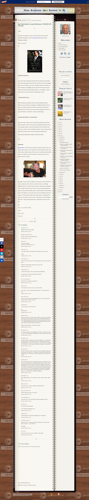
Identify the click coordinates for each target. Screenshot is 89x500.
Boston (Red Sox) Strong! (64, 142)
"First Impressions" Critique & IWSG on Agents (68, 99)
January (61, 187)
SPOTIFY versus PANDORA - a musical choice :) (65, 163)
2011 (60, 191)
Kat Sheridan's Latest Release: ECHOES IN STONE (65, 160)
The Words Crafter (24, 420)
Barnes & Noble (21, 213)
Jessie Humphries (24, 397)
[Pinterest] (1, 250)
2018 (60, 127)
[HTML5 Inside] (58, 494)
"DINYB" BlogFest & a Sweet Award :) (67, 112)
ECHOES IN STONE (23, 37)
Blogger (67, 198)
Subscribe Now (58, 2)
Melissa (22, 241)
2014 (60, 133)
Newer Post (20, 482)
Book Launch (34, 20)
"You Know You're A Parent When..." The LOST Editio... (66, 148)
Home (24, 482)
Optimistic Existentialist (25, 234)
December (61, 137)
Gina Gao (23, 404)
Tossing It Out (24, 310)
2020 (60, 124)
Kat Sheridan (39, 20)
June (61, 178)
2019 (60, 126)
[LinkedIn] (65, 54)
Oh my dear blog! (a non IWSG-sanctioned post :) (67, 106)
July (60, 176)
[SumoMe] (1, 260)
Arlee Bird (23, 304)
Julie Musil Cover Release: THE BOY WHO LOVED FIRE (66, 145)
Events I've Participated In (63, 46)
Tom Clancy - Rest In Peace (64, 168)
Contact (65, 20)
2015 (60, 131)
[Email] (1, 257)
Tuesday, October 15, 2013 (26, 410)
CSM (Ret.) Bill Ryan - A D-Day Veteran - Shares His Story (68, 92)
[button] (31, 2)
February (61, 185)
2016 (60, 129)
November (62, 138)
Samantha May (24, 269)
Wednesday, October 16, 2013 (26, 434)
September (62, 172)
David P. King (23, 296)
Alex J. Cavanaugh (24, 279)
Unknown (23, 285)
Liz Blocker (23, 413)
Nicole (22, 431)
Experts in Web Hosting (70, 494)
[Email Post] (34, 221)
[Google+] (69, 54)
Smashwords (20, 216)
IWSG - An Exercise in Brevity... (65, 170)
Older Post (28, 482)
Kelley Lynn (23, 383)
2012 (60, 189)
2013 (60, 135)
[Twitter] (61, 54)
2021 (60, 122)
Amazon (19, 210)
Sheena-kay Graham (25, 390)
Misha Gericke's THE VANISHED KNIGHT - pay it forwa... (65, 166)
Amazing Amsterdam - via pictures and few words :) (66, 154)
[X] (1, 246)
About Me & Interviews (63, 44)
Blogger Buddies (62, 48)
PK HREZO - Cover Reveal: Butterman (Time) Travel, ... (66, 157)
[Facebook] (1, 243)
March (61, 183)
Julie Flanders (23, 258)
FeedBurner (67, 84)
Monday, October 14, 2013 (26, 231)
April (61, 181)
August (61, 174)
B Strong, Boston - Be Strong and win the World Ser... (66, 151)
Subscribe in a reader (65, 36)
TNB (44, 493)
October (61, 140)
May (61, 179)
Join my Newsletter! (62, 49)
